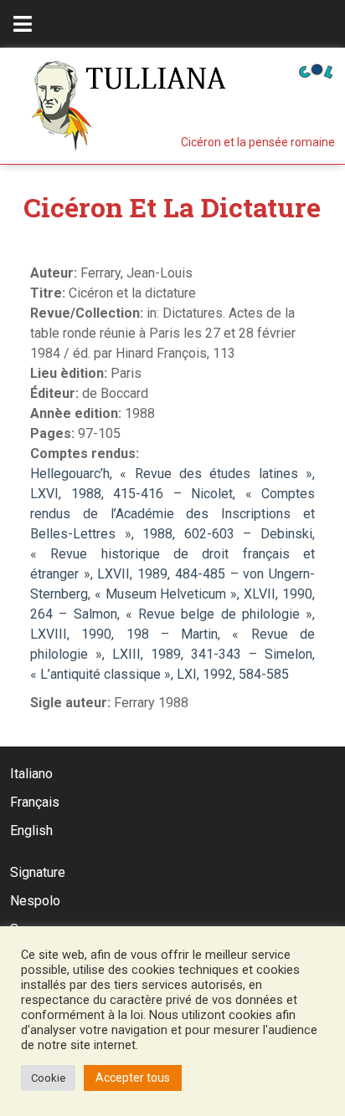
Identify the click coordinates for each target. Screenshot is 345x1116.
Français (34, 802)
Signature (37, 872)
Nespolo (35, 901)
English (31, 830)
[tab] (22, 24)
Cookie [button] (48, 1078)
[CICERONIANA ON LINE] (315, 70)
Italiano (31, 774)
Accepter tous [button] (132, 1077)
